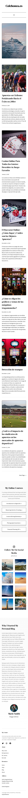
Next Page (22, 475)
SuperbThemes (5, 794)
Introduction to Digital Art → (14, 503)
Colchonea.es (14, 6)
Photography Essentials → (14, 523)
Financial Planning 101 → (14, 529)
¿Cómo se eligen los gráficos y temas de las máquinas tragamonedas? (12, 303)
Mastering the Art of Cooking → (14, 510)
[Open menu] (14, 15)
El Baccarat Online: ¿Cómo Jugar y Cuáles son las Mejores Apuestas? (12, 234)
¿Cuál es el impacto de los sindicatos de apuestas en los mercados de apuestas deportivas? (12, 437)
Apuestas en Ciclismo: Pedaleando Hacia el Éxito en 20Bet (12, 98)
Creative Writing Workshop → (14, 516)
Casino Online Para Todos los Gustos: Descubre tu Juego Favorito (11, 166)
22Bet (20, 42)
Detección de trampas (12, 369)
